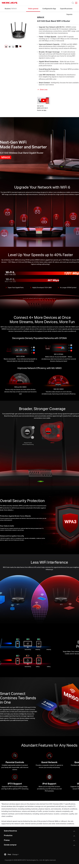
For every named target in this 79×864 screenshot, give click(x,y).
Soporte (69, 14)
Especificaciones (66, 9)
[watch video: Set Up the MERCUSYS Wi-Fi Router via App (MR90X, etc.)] (43, 100)
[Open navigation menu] (76, 3)
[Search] (72, 3)
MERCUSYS (9, 3)
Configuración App (49, 9)
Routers (7, 9)
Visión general (33, 9)
